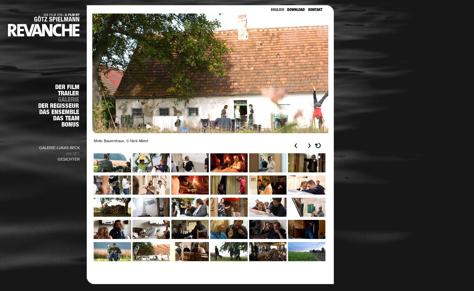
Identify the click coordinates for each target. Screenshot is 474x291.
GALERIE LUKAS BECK (59, 148)
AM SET (73, 154)
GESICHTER (69, 159)
